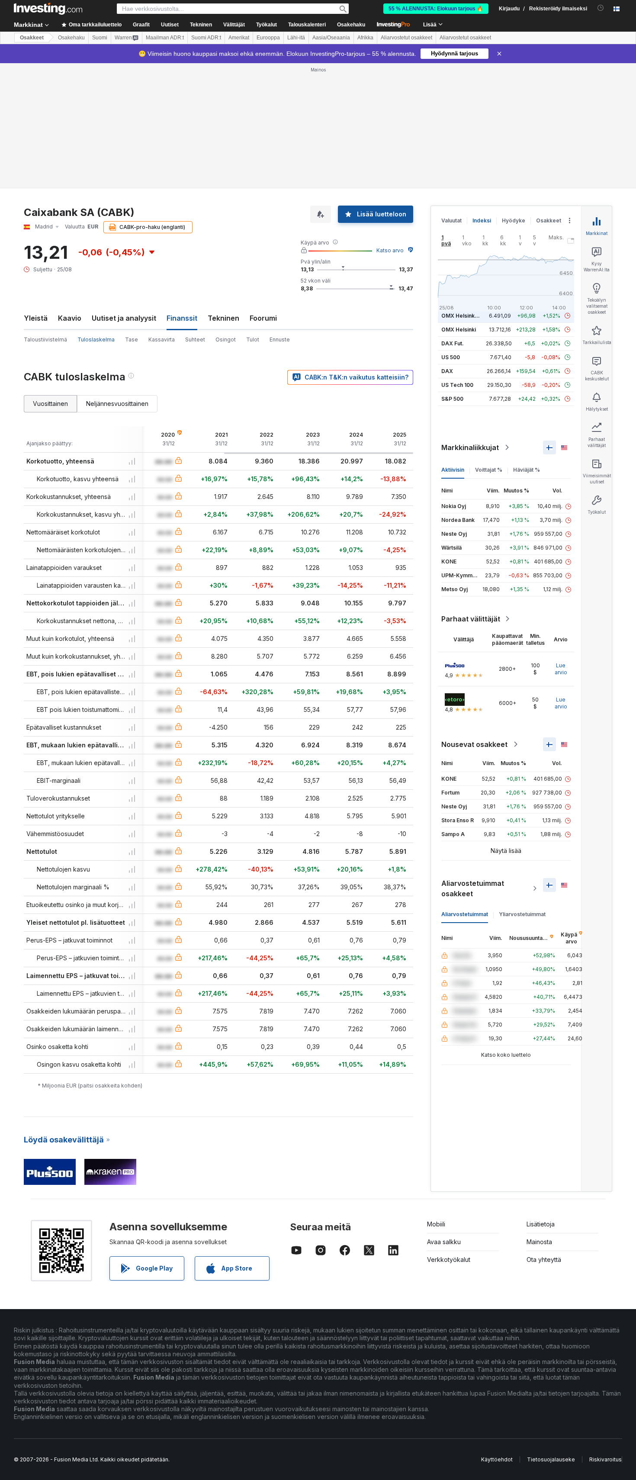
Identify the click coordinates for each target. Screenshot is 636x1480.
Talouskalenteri (307, 25)
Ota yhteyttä (544, 1259)
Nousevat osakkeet (474, 744)
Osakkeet (32, 38)
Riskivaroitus (605, 1459)
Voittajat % (488, 470)
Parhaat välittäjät (470, 619)
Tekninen (223, 318)
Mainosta (539, 1241)
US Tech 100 (457, 385)
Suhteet (195, 339)
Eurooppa (268, 38)
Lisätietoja (541, 1224)
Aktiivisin (452, 470)
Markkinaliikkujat (470, 447)
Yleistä (36, 318)
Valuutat (451, 220)
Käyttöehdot (497, 1459)
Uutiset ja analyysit (124, 318)
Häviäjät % (526, 470)
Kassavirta (161, 339)
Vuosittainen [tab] (50, 403)
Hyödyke (513, 220)
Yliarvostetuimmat (522, 914)
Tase (131, 339)
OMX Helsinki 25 (462, 315)
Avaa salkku (444, 1241)
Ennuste (280, 339)
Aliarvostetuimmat (464, 914)
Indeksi (481, 220)
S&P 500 (452, 399)
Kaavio (69, 318)
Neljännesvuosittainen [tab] (117, 403)
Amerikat (238, 38)
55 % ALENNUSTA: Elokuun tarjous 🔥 (436, 9)
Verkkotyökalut (448, 1259)
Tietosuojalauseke (551, 1459)
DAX (447, 371)
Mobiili (436, 1224)
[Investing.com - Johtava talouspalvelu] (48, 9)
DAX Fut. (452, 343)
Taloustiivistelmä (45, 339)
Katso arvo (390, 250)
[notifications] (601, 8)
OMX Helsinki (458, 329)
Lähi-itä (296, 38)
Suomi (99, 38)
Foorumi (263, 318)
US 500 (450, 357)
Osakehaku (351, 25)
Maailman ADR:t (165, 38)
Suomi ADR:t (206, 38)
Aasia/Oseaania (331, 38)
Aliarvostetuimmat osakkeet (472, 888)
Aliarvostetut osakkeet (406, 38)
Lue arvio (561, 669)
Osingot (225, 339)
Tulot (252, 339)
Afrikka (365, 38)
